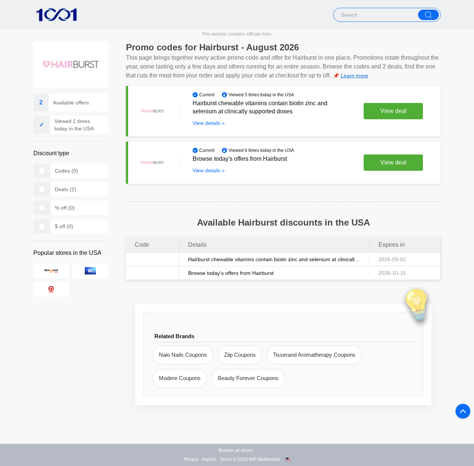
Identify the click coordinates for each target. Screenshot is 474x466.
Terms (226, 459)
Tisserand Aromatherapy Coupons (314, 355)
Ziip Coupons (240, 355)
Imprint (209, 459)
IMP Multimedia (264, 459)
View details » (209, 123)
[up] (462, 411)
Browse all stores (235, 450)
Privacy (191, 459)
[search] (428, 15)
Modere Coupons (180, 378)
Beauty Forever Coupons (248, 378)
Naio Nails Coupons (183, 355)
